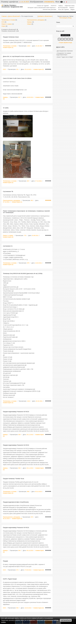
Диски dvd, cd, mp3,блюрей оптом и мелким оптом (18, 56)
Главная (4, 16)
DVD (3, 22)
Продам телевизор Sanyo (11, 37)
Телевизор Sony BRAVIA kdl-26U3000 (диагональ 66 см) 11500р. (23, 273)
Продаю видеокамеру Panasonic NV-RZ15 (16, 411)
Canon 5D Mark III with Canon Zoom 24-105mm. (17, 78)
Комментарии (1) (17, 202)
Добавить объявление (45, 16)
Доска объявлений (14, 16)
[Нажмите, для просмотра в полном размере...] (27, 126)
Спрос (3, 26)
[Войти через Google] (68, 39)
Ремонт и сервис (7, 24)
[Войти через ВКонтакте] (59, 39)
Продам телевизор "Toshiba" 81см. (13, 478)
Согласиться (66, 620)
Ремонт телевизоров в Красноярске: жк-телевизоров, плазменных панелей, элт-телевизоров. (26, 211)
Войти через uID (65, 35)
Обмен (29, 24)
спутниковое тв (7, 246)
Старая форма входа (65, 42)
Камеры (29, 22)
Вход (69, 18)
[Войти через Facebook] (62, 39)
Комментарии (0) (8, 47)
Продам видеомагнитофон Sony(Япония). (16, 502)
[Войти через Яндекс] (65, 39)
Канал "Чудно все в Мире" (65, 57)
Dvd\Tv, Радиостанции (10, 579)
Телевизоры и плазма (8, 20)
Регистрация (63, 18)
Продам (5, 561)
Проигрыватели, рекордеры (35, 20)
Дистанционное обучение (65, 51)
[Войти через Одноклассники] (71, 39)
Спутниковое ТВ (8, 191)
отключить (49, 2)
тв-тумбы (6, 108)
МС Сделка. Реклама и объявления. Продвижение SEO (12, 6)
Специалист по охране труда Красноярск (63, 53)
